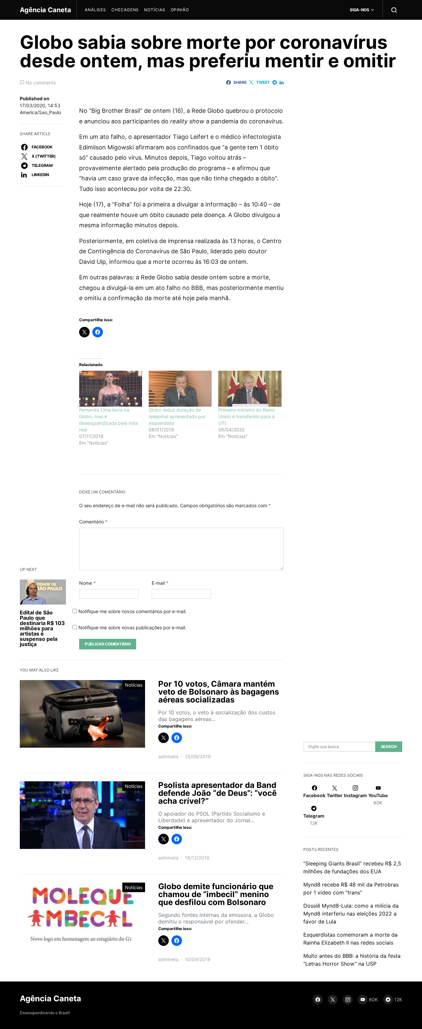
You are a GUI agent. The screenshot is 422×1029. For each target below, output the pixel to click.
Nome (87, 583)
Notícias (154, 9)
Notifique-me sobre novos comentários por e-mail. (132, 611)
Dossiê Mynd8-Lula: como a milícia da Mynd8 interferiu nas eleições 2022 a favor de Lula (351, 914)
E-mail (160, 583)
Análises (95, 9)
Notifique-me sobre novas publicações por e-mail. (132, 627)
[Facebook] (318, 1000)
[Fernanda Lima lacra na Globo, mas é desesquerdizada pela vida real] (110, 389)
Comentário (93, 521)
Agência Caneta (45, 10)
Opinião (180, 9)
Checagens (125, 9)
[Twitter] (333, 1000)
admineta (168, 756)
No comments (41, 82)
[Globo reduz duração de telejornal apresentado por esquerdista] (180, 389)
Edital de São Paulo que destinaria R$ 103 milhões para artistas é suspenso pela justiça (42, 628)
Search (389, 746)
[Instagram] (348, 1000)
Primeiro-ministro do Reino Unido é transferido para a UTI (246, 416)
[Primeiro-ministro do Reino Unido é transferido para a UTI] (249, 389)
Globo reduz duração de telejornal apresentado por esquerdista (177, 416)
